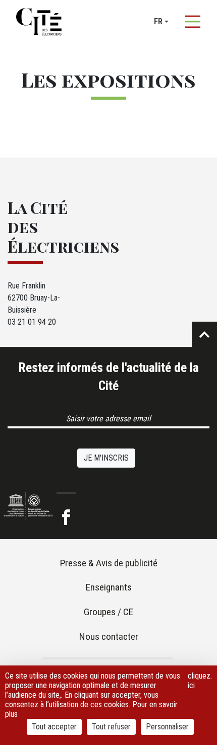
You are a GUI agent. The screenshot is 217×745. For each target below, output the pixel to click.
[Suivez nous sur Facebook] (66, 517)
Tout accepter (54, 726)
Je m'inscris (106, 458)
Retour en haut (204, 334)
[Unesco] (28, 505)
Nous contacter (108, 636)
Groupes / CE (108, 612)
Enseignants (109, 587)
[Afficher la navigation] (193, 22)
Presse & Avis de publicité (108, 563)
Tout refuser (111, 726)
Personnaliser (167, 726)
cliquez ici (199, 680)
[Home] (39, 21)
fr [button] (158, 21)
